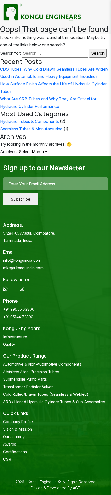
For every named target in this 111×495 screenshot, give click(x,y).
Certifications (15, 451)
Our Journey (14, 436)
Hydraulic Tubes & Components (29, 121)
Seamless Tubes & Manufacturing (31, 129)
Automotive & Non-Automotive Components (42, 364)
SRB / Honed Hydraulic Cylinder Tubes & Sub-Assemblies (54, 401)
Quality (9, 344)
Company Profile (18, 421)
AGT (76, 488)
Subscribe (20, 199)
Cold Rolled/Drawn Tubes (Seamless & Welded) (45, 394)
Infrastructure (15, 336)
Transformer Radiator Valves (28, 386)
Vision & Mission (17, 429)
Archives (8, 151)
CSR (7, 459)
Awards (9, 444)
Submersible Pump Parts (25, 379)
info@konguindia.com (22, 260)
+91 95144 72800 (18, 316)
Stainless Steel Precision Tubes (31, 371)
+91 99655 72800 (18, 309)
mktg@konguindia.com (23, 267)
